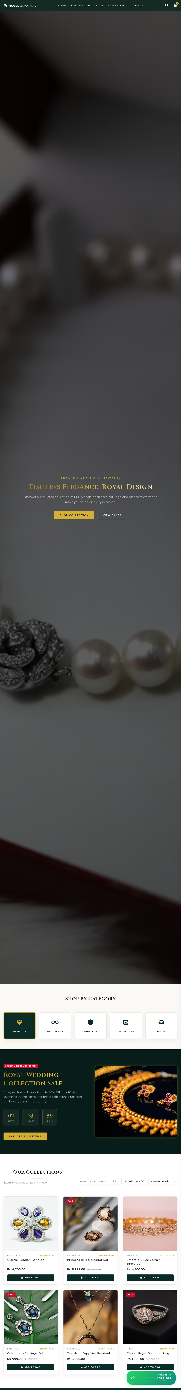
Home (62, 5)
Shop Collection (74, 515)
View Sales (112, 515)
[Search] (166, 5)
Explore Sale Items (25, 1136)
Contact (137, 5)
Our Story (116, 5)
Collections (81, 5)
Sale (99, 5)
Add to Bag (33, 1277)
